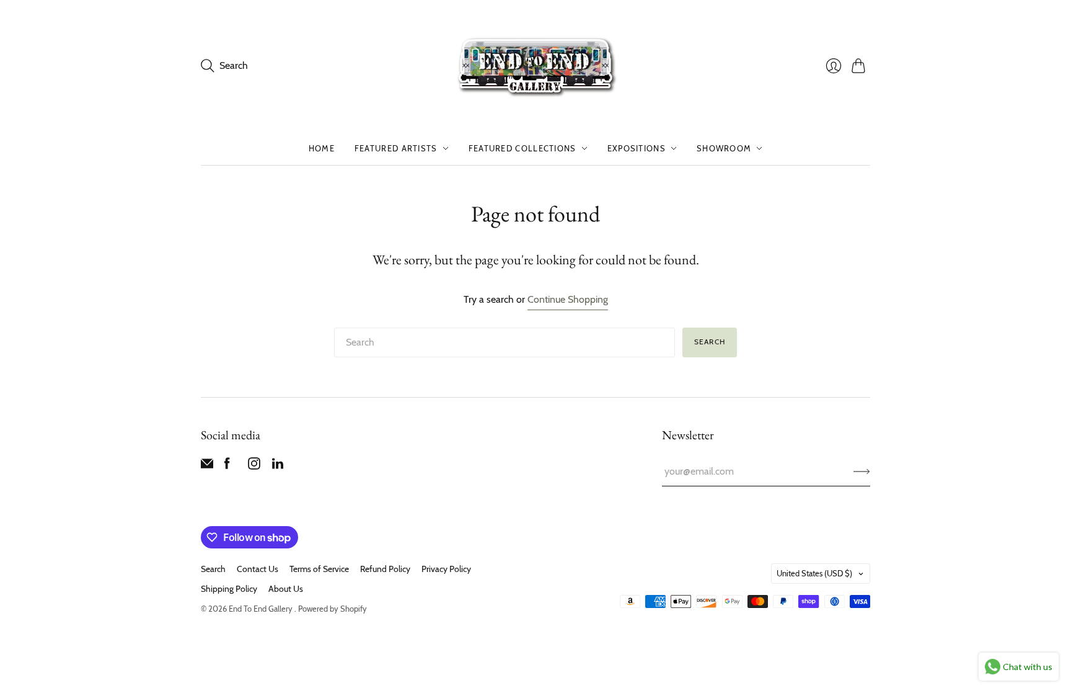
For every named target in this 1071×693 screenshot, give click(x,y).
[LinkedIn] (277, 466)
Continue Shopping (567, 299)
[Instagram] (254, 466)
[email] (207, 466)
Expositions (636, 148)
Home (322, 148)
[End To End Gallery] (535, 66)
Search (709, 341)
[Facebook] (227, 466)
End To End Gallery (261, 609)
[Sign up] (861, 471)
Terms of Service (319, 569)
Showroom (724, 148)
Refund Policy (385, 569)
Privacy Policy (446, 569)
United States (814, 573)
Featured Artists (396, 148)
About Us (285, 588)
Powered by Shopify (332, 609)
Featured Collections (522, 148)
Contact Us (257, 569)
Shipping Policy (229, 588)
